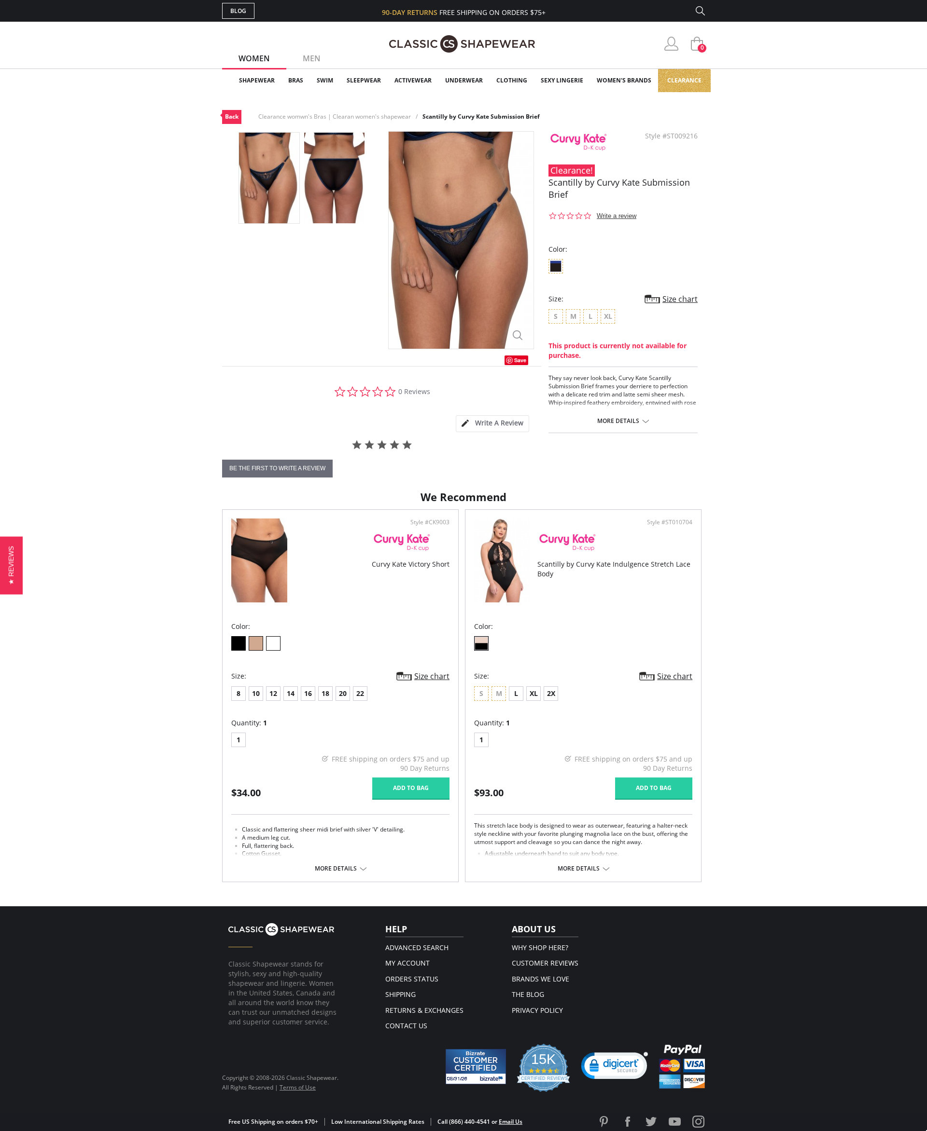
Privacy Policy (537, 1010)
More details (618, 421)
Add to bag (411, 788)
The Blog (528, 994)
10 (256, 693)
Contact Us (406, 1025)
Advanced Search (417, 947)
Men (312, 58)
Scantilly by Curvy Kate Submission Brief (481, 116)
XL (534, 693)
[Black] (238, 643)
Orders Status (411, 978)
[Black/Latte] (481, 643)
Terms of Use (298, 1087)
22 (360, 693)
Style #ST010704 (669, 522)
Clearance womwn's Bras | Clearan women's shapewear (334, 116)
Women (254, 58)
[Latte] (256, 643)
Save (520, 360)
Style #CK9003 (429, 522)
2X (551, 693)
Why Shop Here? (540, 947)
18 (325, 693)
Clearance (684, 80)
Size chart (680, 299)
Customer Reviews (545, 962)
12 (273, 693)
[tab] (492, 423)
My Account (407, 962)
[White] (273, 643)
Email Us (510, 1121)
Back (232, 116)
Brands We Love (540, 978)
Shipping (400, 994)
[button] (614, 1067)
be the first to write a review (277, 468)
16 (308, 693)
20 (343, 693)
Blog (238, 11)
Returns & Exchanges (424, 1010)
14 (291, 693)
